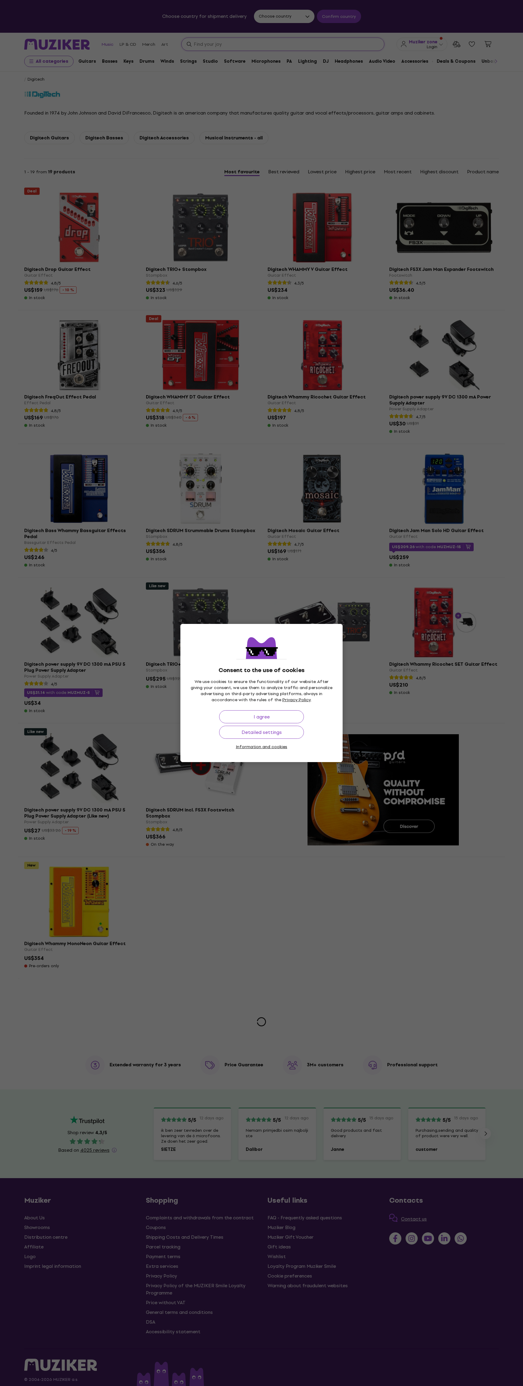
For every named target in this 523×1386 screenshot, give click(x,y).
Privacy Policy (296, 699)
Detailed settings (262, 732)
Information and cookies (261, 747)
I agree (262, 717)
